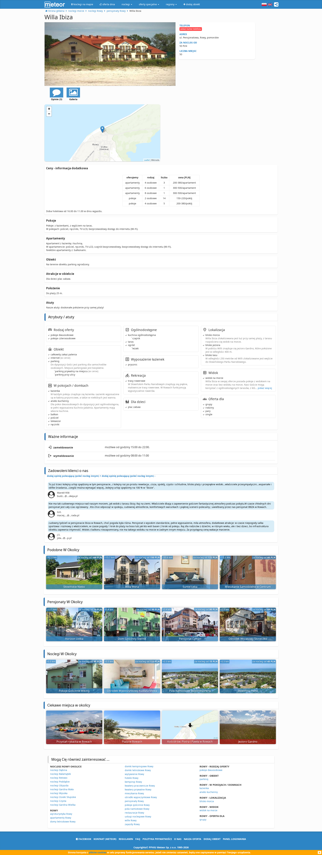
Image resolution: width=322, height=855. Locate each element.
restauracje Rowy (134, 812)
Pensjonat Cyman (190, 639)
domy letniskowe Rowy (62, 821)
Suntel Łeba (190, 587)
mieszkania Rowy (134, 793)
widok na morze (208, 810)
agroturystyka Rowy (61, 813)
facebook (84, 839)
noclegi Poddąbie (60, 781)
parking (204, 779)
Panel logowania (234, 839)
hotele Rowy (131, 777)
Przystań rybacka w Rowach (74, 741)
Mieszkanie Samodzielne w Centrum (248, 587)
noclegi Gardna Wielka (62, 804)
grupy (203, 819)
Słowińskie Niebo (74, 587)
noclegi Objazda (59, 785)
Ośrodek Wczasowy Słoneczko (248, 639)
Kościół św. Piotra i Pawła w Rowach (190, 741)
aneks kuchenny (209, 792)
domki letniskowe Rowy (138, 770)
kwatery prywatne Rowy (138, 789)
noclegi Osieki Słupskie (63, 797)
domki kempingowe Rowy (139, 766)
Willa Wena (132, 587)
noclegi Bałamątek (60, 773)
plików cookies (97, 852)
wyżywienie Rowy (134, 774)
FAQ (137, 839)
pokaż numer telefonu (190, 29)
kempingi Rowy (133, 781)
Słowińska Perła (248, 691)
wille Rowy (131, 820)
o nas (177, 839)
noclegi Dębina (58, 770)
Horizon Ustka (74, 639)
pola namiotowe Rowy (137, 808)
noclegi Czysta (58, 800)
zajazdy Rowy (132, 824)
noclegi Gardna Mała (62, 789)
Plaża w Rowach (132, 741)
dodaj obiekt (212, 839)
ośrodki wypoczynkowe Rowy (141, 797)
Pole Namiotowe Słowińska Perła (190, 691)
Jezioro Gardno (247, 741)
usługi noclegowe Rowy (138, 816)
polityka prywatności (157, 839)
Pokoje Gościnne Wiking (74, 691)
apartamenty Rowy (60, 817)
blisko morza (207, 801)
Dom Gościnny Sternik (132, 639)
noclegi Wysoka (58, 793)
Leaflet (147, 160)
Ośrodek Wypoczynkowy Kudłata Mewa (132, 691)
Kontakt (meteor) (105, 839)
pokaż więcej (265, 388)
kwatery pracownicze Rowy (140, 785)
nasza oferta (192, 839)
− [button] (49, 114)
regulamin (126, 839)
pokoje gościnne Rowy (137, 805)
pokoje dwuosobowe (211, 770)
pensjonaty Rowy (134, 801)
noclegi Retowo (58, 777)
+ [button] (49, 109)
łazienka (204, 788)
